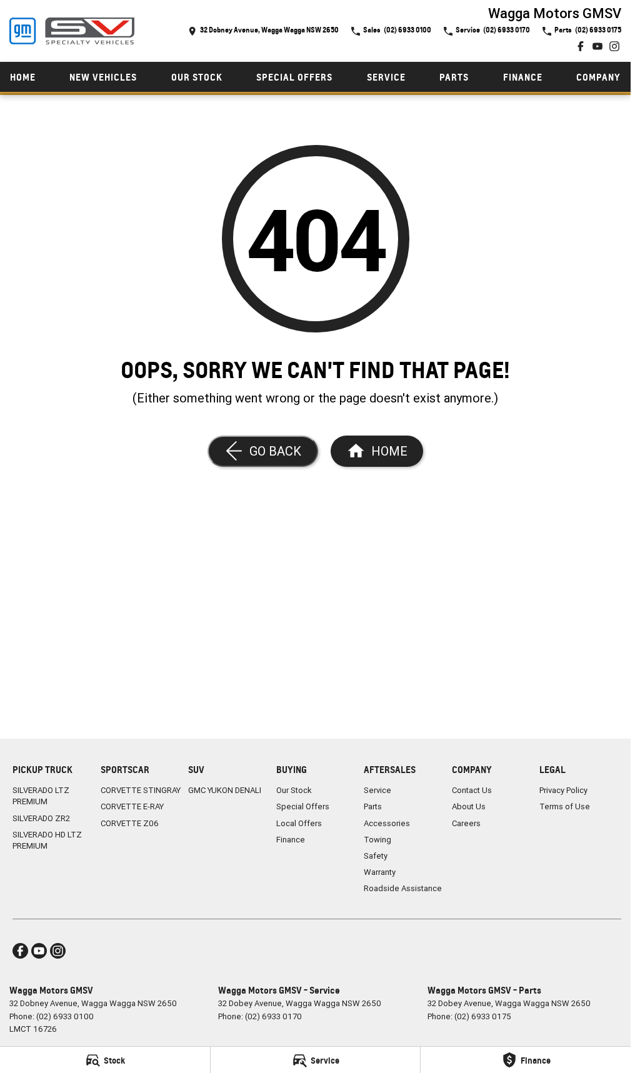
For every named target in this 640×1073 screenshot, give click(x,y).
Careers (466, 823)
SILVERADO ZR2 (41, 818)
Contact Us (472, 790)
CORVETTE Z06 (130, 823)
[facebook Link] (581, 46)
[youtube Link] (597, 46)
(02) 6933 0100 (65, 1016)
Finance (522, 77)
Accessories (387, 823)
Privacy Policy (563, 790)
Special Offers (294, 77)
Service (386, 77)
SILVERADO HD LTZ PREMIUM (47, 840)
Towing (377, 839)
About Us (469, 806)
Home (23, 77)
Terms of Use (564, 806)
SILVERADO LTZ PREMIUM (40, 796)
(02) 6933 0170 (273, 1016)
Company (598, 77)
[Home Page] (71, 31)
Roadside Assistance (403, 888)
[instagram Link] (614, 46)
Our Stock (196, 77)
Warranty (380, 872)
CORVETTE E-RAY (132, 806)
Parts (454, 77)
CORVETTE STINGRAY (141, 790)
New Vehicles (103, 77)
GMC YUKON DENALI (224, 790)
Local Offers (299, 823)
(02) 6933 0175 (482, 1016)
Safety (376, 856)
